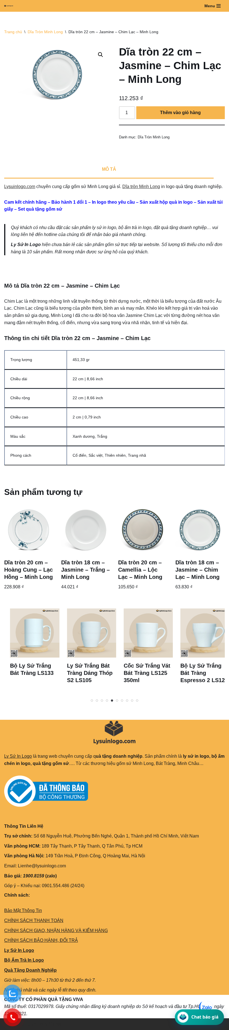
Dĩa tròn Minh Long (141, 186)
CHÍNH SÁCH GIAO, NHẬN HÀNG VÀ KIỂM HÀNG (56, 930)
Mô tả (109, 169)
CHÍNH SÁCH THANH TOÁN (33, 920)
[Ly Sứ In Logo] (10, 6)
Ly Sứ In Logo (18, 756)
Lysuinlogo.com (19, 186)
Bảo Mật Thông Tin (23, 910)
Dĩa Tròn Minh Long (45, 32)
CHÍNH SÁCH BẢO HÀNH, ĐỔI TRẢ (41, 940)
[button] (101, 55)
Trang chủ (13, 32)
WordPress (50, 1024)
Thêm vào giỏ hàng (180, 112)
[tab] (109, 170)
